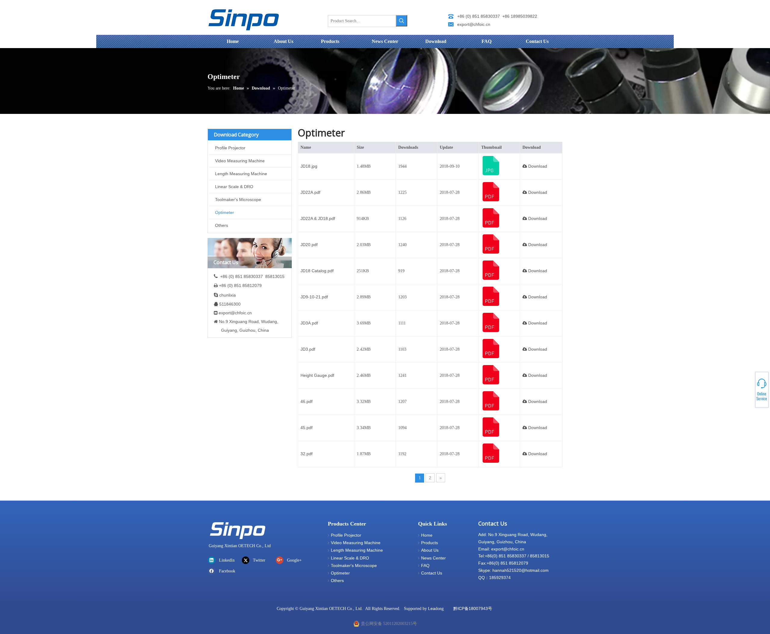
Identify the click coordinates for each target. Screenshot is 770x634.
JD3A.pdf (309, 323)
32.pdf (306, 453)
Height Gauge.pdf (317, 375)
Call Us (748, 390)
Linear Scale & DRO (234, 186)
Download (537, 166)
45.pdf (306, 427)
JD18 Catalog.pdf (317, 270)
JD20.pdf (309, 244)
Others (221, 225)
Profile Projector (230, 147)
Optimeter (224, 212)
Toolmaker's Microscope (238, 199)
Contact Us (431, 573)
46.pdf (306, 401)
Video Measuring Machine (240, 160)
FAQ (425, 565)
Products (429, 542)
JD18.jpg (308, 166)
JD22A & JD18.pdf (317, 218)
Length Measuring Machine (241, 173)
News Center (433, 558)
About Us (430, 550)
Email (747, 392)
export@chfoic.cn (473, 24)
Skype (748, 387)
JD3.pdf (307, 349)
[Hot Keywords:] (401, 20)
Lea (431, 608)
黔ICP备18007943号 (472, 608)
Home (427, 535)
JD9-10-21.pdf (314, 296)
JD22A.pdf (310, 192)
